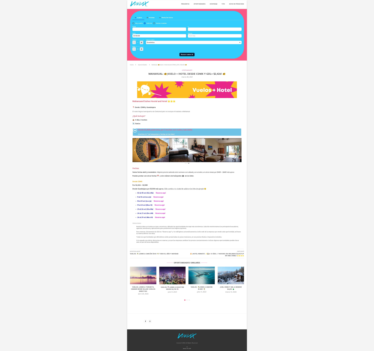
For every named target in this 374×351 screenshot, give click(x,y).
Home (132, 65)
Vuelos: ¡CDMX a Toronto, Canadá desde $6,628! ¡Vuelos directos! (143, 289)
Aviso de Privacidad (236, 4)
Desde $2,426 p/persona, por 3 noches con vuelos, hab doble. (165, 130)
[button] (185, 163)
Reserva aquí (161, 193)
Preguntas (185, 4)
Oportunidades (200, 4)
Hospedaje (213, 4)
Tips (223, 4)
